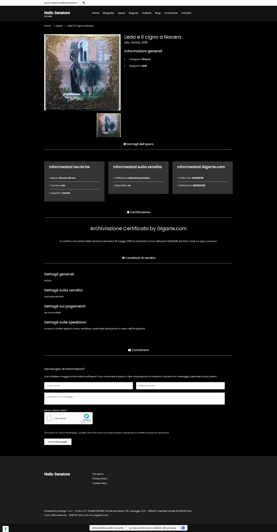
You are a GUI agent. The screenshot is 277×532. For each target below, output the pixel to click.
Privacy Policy (99, 478)
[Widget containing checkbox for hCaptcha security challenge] (68, 418)
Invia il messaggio (57, 441)
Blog (157, 13)
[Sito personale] (84, 2)
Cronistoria (170, 13)
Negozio (133, 13)
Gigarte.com (101, 515)
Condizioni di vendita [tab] (140, 258)
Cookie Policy (99, 483)
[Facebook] (94, 3)
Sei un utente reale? (55, 410)
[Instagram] (89, 3)
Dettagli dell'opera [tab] (139, 144)
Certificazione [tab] (139, 212)
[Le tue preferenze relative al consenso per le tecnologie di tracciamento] (6, 529)
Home (95, 13)
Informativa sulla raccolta (108, 527)
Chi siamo (98, 474)
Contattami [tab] (140, 350)
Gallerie (146, 13)
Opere (121, 13)
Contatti (186, 13)
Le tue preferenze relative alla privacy (152, 527)
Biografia (108, 13)
